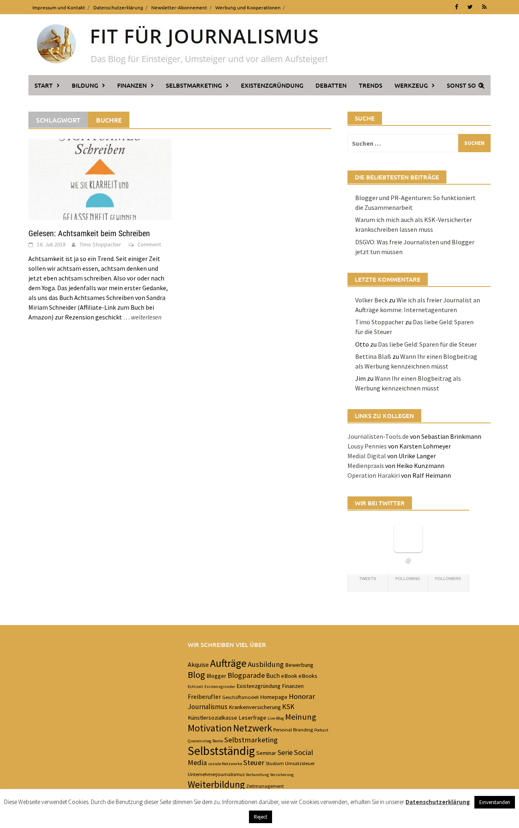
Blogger (216, 675)
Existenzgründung (272, 85)
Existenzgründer (219, 686)
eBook (289, 675)
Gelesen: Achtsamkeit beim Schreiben (89, 233)
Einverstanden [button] (494, 802)
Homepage (273, 697)
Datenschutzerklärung (118, 7)
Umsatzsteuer (300, 763)
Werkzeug (411, 85)
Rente (217, 741)
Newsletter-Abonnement (179, 7)
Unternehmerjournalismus (216, 774)
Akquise (198, 664)
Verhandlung (257, 774)
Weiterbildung (216, 784)
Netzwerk (252, 728)
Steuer (253, 762)
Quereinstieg (199, 741)
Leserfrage (252, 717)
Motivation (210, 728)
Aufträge (228, 663)
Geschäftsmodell (240, 697)
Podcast (321, 730)
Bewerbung (299, 664)
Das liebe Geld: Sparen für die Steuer (427, 344)
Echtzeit (195, 686)
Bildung (85, 85)
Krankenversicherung (255, 707)
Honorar (302, 696)
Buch (273, 675)
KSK (288, 706)
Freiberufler (204, 696)
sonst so (461, 85)
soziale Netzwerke (225, 763)
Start (43, 85)
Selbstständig (221, 750)
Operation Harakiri (373, 475)
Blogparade (246, 675)
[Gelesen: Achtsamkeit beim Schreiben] (100, 179)
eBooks (307, 675)
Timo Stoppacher (100, 244)
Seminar (266, 753)
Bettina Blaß (373, 356)
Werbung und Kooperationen (248, 7)
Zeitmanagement (265, 786)
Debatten (331, 85)
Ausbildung (266, 664)
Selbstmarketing (194, 85)
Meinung (300, 717)
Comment (149, 244)
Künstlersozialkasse (212, 717)
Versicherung (282, 774)
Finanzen (132, 85)
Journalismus (207, 706)
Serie (285, 752)
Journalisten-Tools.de (378, 436)
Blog (196, 674)
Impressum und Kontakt (58, 7)
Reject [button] (260, 816)
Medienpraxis (365, 465)
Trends (370, 85)
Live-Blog (276, 718)
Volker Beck (371, 300)
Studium (275, 763)
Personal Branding (293, 729)
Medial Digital (366, 456)
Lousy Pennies (367, 446)
